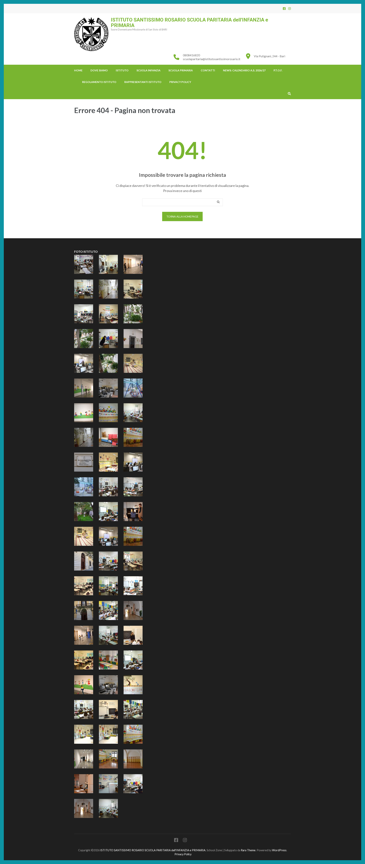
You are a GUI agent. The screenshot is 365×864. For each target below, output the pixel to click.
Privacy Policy (180, 82)
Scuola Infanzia (148, 70)
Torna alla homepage (182, 216)
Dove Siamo (99, 70)
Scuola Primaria (180, 70)
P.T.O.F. (278, 70)
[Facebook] (284, 8)
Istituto (122, 70)
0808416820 (191, 55)
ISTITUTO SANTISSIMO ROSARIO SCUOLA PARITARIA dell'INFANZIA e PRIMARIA (189, 22)
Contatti (208, 70)
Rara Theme (248, 850)
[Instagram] (289, 8)
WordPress (279, 850)
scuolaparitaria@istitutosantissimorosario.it (211, 59)
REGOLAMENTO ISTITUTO (99, 82)
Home (78, 70)
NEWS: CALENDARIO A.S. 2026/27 (244, 70)
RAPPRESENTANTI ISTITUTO (142, 82)
